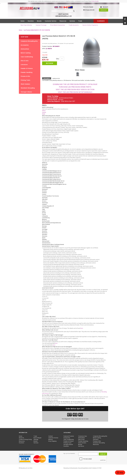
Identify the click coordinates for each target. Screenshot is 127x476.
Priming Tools (67, 442)
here (82, 328)
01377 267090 (63, 14)
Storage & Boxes (68, 444)
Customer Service (50, 21)
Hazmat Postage (41, 25)
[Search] (74, 11)
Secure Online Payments (90, 25)
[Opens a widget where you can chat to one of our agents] (120, 472)
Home (22, 21)
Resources (63, 21)
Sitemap (36, 439)
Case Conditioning (69, 439)
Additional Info (56, 78)
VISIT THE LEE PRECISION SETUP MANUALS (75, 92)
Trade (80, 21)
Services (72, 21)
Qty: (57, 59)
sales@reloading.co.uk (63, 16)
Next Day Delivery (26, 25)
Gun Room (81, 446)
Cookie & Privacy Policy (25, 439)
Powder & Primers (69, 441)
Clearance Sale (82, 436)
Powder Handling (83, 441)
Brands (39, 21)
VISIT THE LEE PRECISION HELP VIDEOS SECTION (75, 89)
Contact (50, 436)
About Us (21, 437)
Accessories (67, 437)
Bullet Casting (97, 437)
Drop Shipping (52, 441)
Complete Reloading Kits (100, 436)
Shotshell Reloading (99, 442)
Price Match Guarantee (57, 25)
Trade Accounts (74, 25)
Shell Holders (82, 442)
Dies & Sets (81, 439)
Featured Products (69, 436)
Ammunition (81, 437)
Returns (50, 439)
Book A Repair (37, 437)
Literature (95, 439)
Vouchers (31, 21)
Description (47, 78)
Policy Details (95, 1)
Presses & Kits (97, 441)
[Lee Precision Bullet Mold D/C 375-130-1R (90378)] (77, 73)
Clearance (101, 21)
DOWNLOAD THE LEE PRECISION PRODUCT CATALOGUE (75, 84)
